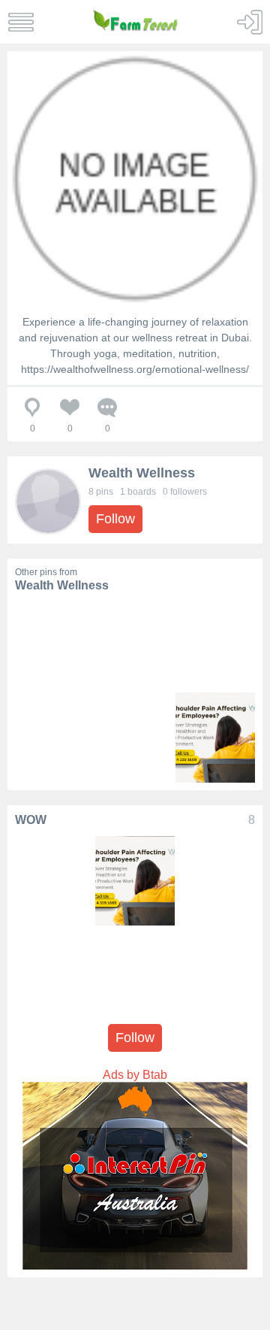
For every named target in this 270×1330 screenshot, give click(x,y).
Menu (21, 22)
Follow (115, 518)
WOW (30, 819)
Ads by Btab (135, 1074)
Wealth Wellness (141, 472)
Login (249, 22)
